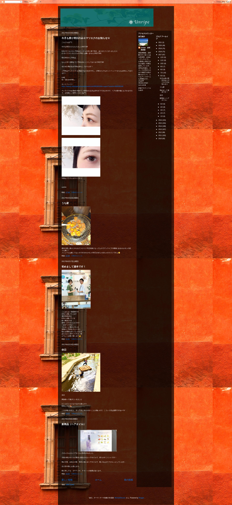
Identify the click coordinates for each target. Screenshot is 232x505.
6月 (161, 76)
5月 (161, 104)
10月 (162, 63)
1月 (161, 116)
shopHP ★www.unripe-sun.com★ (143, 83)
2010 (160, 138)
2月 (161, 113)
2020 (160, 45)
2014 (160, 126)
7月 (161, 73)
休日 (64, 349)
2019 (160, 48)
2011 (160, 135)
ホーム (98, 480)
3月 (161, 110)
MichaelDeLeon (120, 498)
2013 (160, 129)
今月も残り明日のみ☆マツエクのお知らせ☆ (86, 38)
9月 (161, 66)
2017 (160, 55)
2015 (160, 123)
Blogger (141, 498)
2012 (160, 132)
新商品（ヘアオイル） (74, 424)
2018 (160, 52)
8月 (161, 69)
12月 (162, 57)
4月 (161, 107)
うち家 (65, 203)
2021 (160, 42)
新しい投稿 (67, 480)
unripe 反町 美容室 (146, 49)
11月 (162, 60)
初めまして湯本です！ (74, 266)
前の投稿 (128, 480)
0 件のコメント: (77, 192)
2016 (160, 120)
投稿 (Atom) (70, 485)
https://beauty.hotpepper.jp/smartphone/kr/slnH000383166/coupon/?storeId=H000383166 (92, 86)
